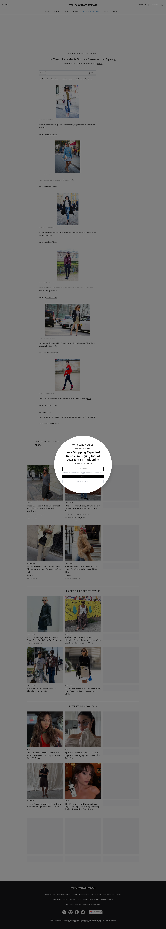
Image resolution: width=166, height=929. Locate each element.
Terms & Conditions (86, 472)
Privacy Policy (95, 472)
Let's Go (83, 476)
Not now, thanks (83, 481)
